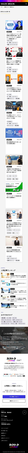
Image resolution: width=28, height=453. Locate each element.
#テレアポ (14, 317)
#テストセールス (22, 323)
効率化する (5, 423)
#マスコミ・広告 (14, 323)
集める (4, 415)
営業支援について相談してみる (14, 1)
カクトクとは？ (4, 428)
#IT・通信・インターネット (7, 321)
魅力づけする (7, 419)
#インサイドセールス (5, 323)
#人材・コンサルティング (17, 319)
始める (6, 412)
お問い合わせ (4, 440)
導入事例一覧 (4, 430)
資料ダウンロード (13, 400)
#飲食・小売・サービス (17, 321)
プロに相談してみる (13, 396)
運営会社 (3, 435)
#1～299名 (9, 317)
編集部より (3, 433)
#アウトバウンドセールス (6, 319)
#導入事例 (3, 317)
